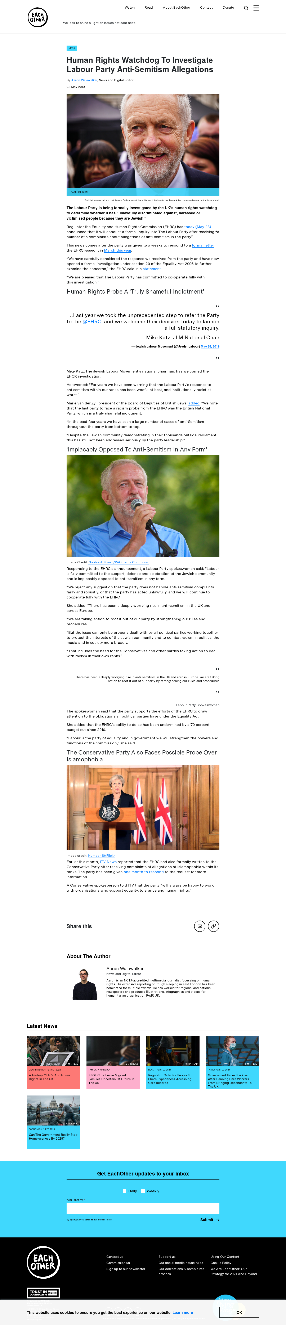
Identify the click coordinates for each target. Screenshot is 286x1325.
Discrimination (37, 1069)
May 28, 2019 (210, 346)
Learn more (183, 1312)
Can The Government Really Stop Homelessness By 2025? (53, 1136)
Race (73, 192)
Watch (130, 7)
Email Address (76, 1200)
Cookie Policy (220, 1263)
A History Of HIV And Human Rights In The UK (50, 1077)
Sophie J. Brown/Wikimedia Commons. (118, 562)
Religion (82, 192)
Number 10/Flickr (101, 856)
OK (239, 1312)
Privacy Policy (105, 1219)
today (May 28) (197, 226)
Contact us (114, 1257)
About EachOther (176, 7)
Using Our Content (224, 1257)
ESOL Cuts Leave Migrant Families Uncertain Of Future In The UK (111, 1079)
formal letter (203, 245)
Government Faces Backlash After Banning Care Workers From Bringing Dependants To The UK (230, 1081)
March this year (117, 250)
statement (152, 268)
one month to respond (143, 872)
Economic (34, 1129)
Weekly (153, 1191)
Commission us (118, 1263)
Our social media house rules (180, 1263)
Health (152, 1069)
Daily (132, 1191)
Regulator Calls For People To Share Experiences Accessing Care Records (169, 1079)
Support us (166, 1257)
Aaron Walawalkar (84, 80)
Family (92, 1069)
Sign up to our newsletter (125, 1269)
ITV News (108, 861)
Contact (206, 7)
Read (149, 7)
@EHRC (92, 321)
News (72, 48)
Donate (228, 7)
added (194, 403)
